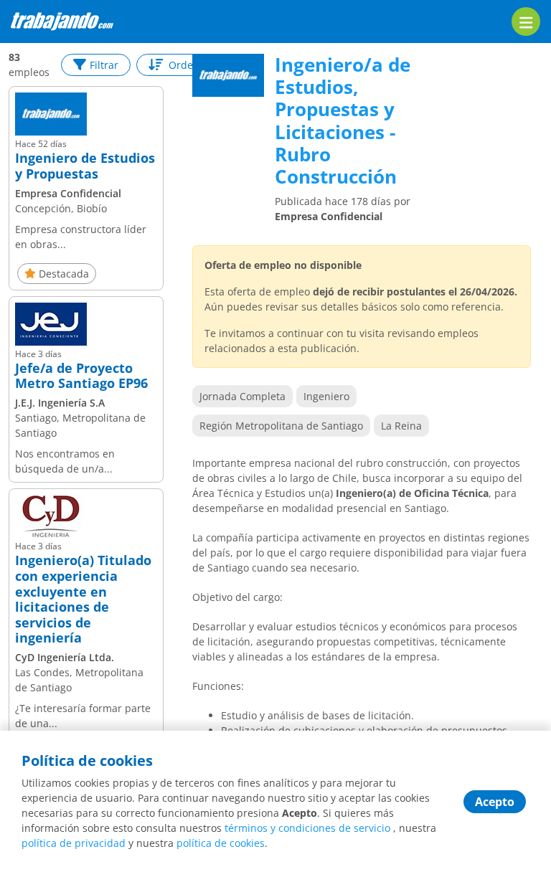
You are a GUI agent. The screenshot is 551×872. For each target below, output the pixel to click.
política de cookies (220, 843)
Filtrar (104, 65)
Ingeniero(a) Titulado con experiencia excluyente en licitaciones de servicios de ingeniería (83, 599)
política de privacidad (74, 843)
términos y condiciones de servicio (307, 828)
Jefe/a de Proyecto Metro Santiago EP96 (81, 376)
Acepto (494, 802)
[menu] (526, 21)
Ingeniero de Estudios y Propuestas (85, 166)
